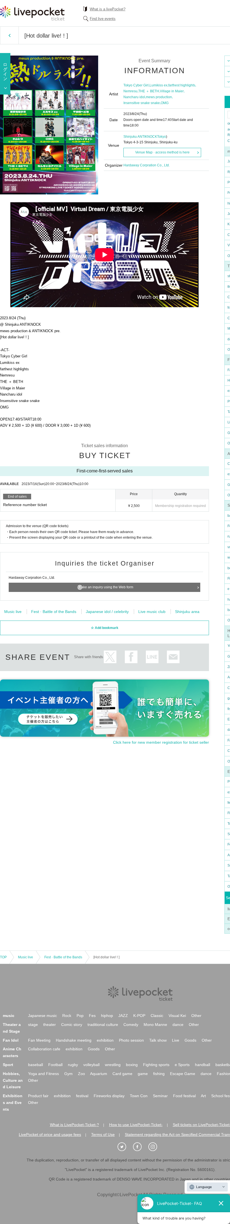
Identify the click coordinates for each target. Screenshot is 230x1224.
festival (82, 1096)
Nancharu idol (134, 97)
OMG (165, 103)
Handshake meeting (73, 1040)
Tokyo (161, 137)
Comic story (71, 1024)
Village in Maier (172, 91)
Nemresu (130, 91)
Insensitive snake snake (141, 103)
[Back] (9, 35)
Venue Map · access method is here (162, 152)
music (8, 1015)
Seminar (160, 1096)
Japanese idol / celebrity (107, 611)
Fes (92, 1015)
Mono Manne (155, 1024)
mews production (159, 97)
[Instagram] (155, 1146)
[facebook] (140, 1146)
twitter (110, 657)
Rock (66, 1015)
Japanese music (42, 1015)
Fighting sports (156, 1064)
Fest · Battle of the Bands (53, 611)
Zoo (81, 1073)
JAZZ (123, 1015)
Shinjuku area (187, 611)
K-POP (139, 1015)
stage (33, 1024)
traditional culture (103, 1024)
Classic (157, 1015)
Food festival (184, 1096)
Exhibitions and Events (12, 1103)
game (143, 1073)
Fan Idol (11, 1040)
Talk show (158, 1040)
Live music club (151, 611)
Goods (190, 1040)
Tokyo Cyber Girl (136, 85)
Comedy (130, 1024)
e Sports (182, 1064)
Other (196, 1015)
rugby (73, 1064)
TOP (3, 957)
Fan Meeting (39, 1040)
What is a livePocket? (107, 9)
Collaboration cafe (44, 1049)
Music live (13, 611)
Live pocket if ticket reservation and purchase (32, 13)
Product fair (38, 1096)
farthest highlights (181, 85)
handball (202, 1064)
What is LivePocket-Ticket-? (74, 1124)
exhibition (105, 1040)
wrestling (113, 1064)
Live (175, 1040)
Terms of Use (103, 1134)
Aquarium (98, 1073)
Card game (122, 1073)
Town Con (139, 1096)
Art (203, 1096)
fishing (159, 1073)
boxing (132, 1064)
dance (178, 1024)
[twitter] (125, 1146)
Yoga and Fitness (43, 1073)
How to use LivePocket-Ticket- (136, 1124)
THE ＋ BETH (148, 91)
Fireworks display (109, 1096)
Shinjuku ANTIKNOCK (140, 137)
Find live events (103, 19)
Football (55, 1064)
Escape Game (182, 1073)
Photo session (131, 1040)
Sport (8, 1064)
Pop (80, 1015)
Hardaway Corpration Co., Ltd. (146, 165)
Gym (68, 1073)
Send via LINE (152, 657)
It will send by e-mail (173, 657)
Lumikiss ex (158, 85)
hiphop (107, 1015)
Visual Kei (177, 1015)
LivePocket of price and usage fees (50, 1134)
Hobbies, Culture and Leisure (13, 1080)
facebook (131, 657)
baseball (35, 1064)
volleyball (91, 1064)
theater (49, 1024)
